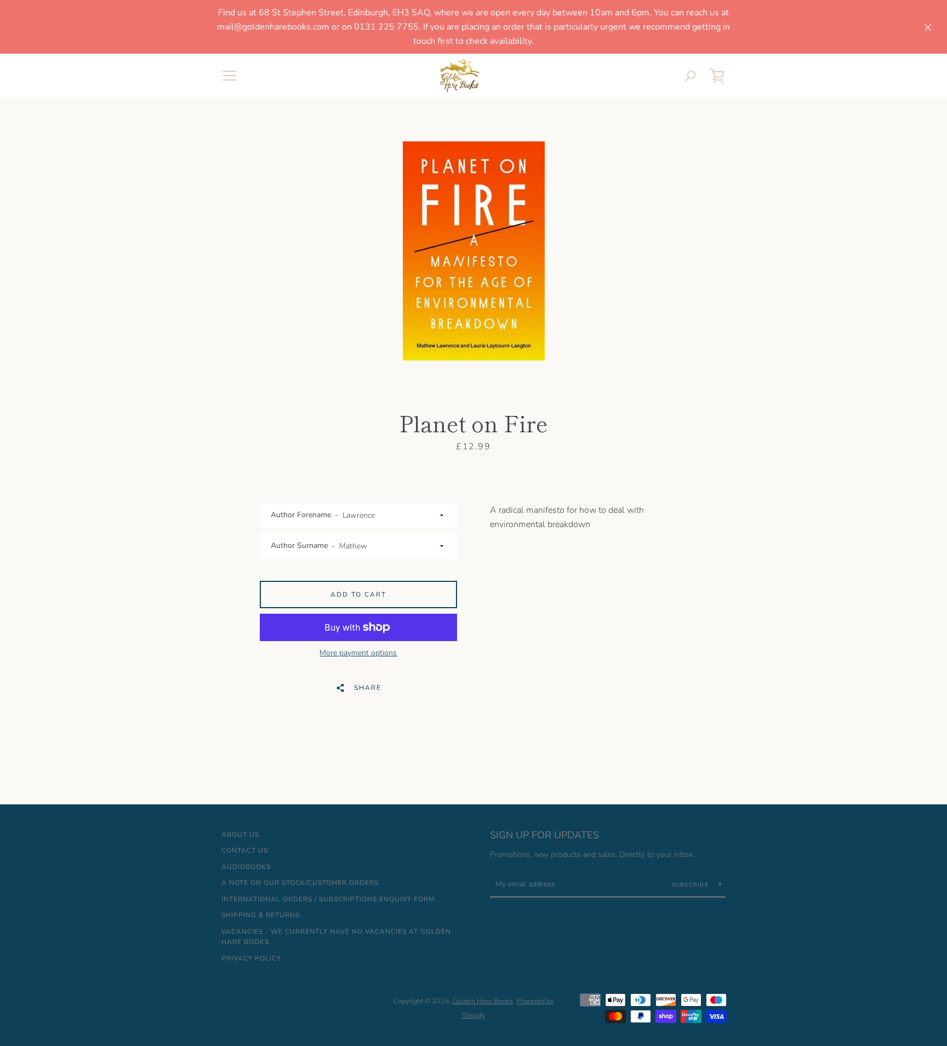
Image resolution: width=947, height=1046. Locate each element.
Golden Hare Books (483, 1001)
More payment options (358, 653)
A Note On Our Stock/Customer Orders (300, 882)
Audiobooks (246, 866)
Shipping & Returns (260, 915)
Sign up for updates (544, 835)
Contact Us (244, 850)
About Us (240, 834)
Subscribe (691, 885)
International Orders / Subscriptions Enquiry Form (328, 899)
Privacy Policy (251, 958)
